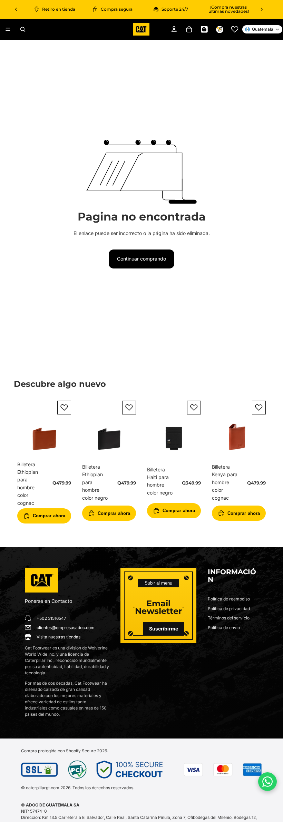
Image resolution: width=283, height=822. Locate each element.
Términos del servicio (229, 617)
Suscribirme (163, 629)
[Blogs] (204, 29)
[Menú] (8, 29)
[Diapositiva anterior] (16, 9)
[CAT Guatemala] (41, 580)
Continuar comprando (141, 259)
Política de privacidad (229, 608)
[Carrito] (189, 29)
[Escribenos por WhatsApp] (267, 781)
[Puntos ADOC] (219, 29)
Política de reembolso (229, 598)
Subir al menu (158, 583)
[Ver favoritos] (234, 29)
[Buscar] (22, 29)
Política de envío (224, 627)
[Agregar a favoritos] (64, 407)
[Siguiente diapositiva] (261, 9)
